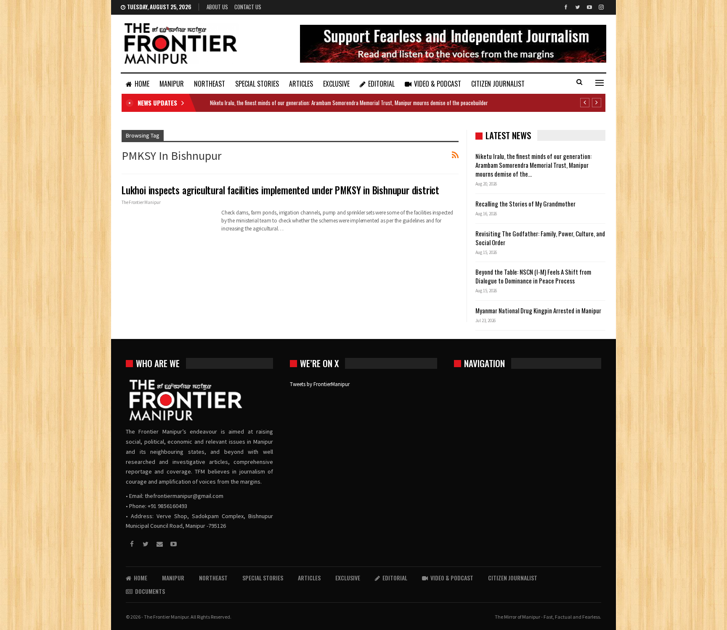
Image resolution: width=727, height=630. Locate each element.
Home (142, 84)
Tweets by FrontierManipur (320, 384)
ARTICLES (301, 84)
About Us (217, 7)
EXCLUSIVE (336, 84)
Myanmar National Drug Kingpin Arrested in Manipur (538, 310)
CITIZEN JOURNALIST (498, 84)
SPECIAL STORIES (257, 84)
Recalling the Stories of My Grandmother (526, 203)
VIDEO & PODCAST (437, 84)
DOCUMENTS (150, 591)
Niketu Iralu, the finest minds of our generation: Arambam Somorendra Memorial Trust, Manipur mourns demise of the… (533, 164)
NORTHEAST (209, 84)
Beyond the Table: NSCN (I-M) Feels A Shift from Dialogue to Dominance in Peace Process (533, 276)
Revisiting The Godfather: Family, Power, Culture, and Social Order (540, 238)
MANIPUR (171, 84)
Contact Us (247, 7)
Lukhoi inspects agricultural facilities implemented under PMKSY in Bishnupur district (280, 190)
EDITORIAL (381, 84)
